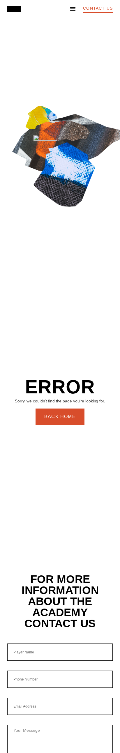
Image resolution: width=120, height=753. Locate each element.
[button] (72, 8)
